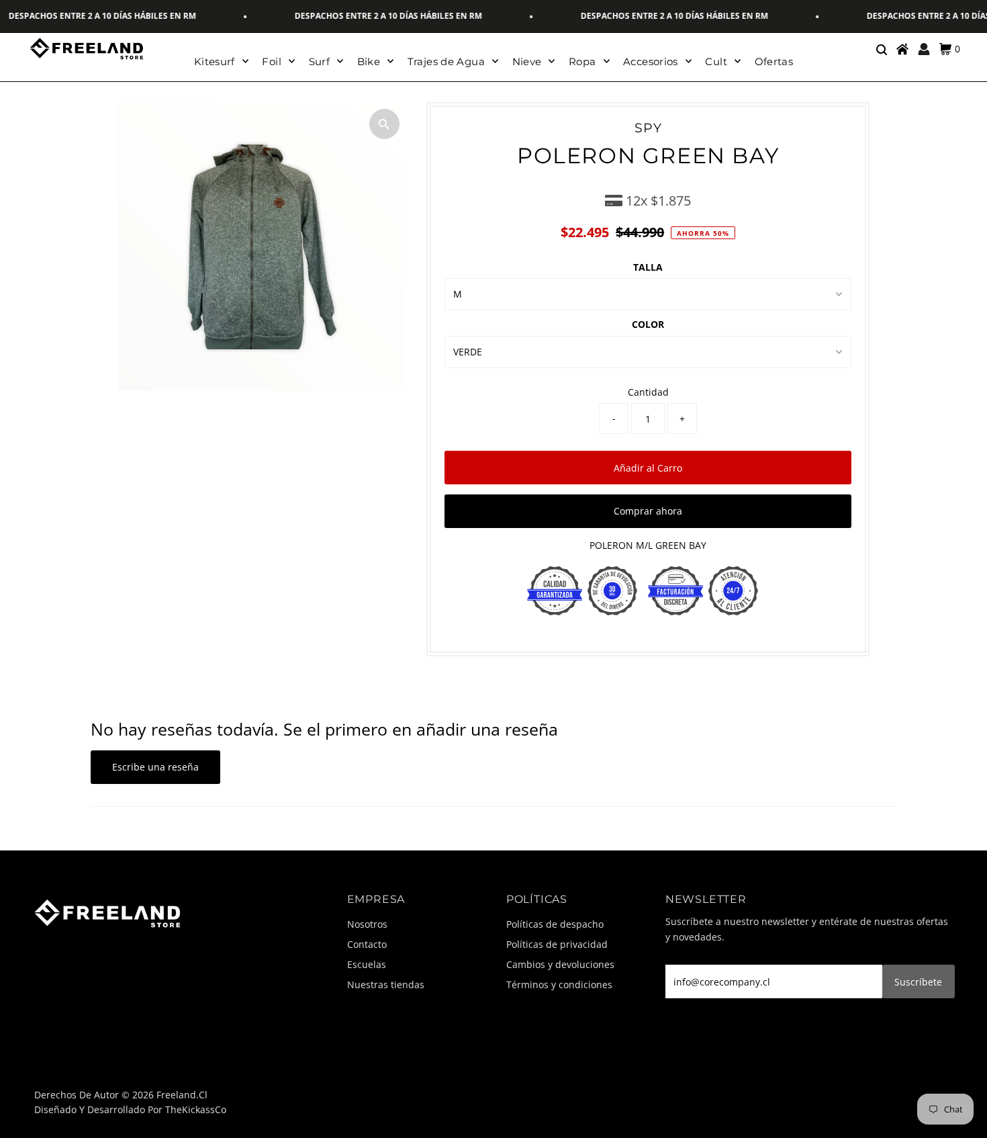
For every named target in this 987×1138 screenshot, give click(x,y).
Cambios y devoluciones (560, 964)
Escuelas (366, 964)
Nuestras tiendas (385, 984)
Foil (271, 61)
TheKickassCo (195, 1109)
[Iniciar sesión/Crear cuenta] (924, 49)
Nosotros (367, 924)
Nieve (527, 61)
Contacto (367, 944)
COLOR (648, 324)
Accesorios (650, 61)
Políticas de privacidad (557, 944)
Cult (716, 61)
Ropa (582, 61)
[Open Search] (881, 49)
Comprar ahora (648, 511)
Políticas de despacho (555, 924)
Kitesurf (214, 61)
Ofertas (774, 61)
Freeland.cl (181, 1094)
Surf (319, 61)
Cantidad (648, 392)
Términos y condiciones (559, 984)
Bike (369, 61)
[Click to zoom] (384, 124)
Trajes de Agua (446, 61)
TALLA (648, 267)
